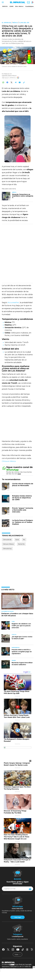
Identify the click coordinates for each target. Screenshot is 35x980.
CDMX (11, 6)
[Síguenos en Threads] (27, 949)
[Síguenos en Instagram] (13, 949)
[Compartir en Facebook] (7, 82)
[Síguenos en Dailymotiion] (32, 949)
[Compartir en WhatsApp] (3, 82)
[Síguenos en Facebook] (3, 949)
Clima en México (9, 461)
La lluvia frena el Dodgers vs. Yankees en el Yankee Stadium (22, 522)
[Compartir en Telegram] (15, 82)
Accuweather (13, 302)
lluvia (17, 539)
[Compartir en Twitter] (11, 82)
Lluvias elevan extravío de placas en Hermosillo (22, 484)
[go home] (17, 962)
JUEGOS (5, 6)
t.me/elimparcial (17, 936)
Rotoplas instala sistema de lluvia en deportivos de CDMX (22, 498)
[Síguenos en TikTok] (23, 949)
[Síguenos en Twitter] (8, 949)
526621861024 (17, 908)
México (15, 22)
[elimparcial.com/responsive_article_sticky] (34, 967)
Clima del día (24, 22)
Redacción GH (8, 73)
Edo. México (19, 6)
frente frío (21, 544)
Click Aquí (17, 917)
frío (24, 539)
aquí (19, 474)
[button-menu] (2, 2)
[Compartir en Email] (19, 82)
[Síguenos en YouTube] (17, 949)
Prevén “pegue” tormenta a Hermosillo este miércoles (22, 510)
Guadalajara (29, 6)
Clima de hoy (7, 548)
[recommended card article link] (6, 196)
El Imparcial (6, 22)
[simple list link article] (17, 602)
